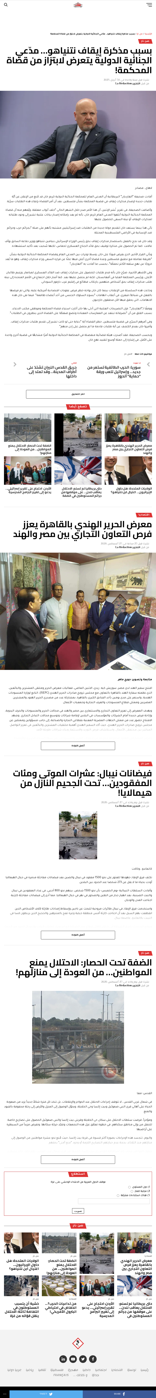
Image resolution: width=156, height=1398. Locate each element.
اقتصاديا (117, 1370)
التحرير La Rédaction (127, 84)
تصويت (78, 1210)
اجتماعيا (101, 1370)
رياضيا (30, 1370)
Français (61, 1375)
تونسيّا (131, 1370)
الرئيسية (148, 34)
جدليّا (95, 1375)
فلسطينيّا (56, 1370)
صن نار (140, 34)
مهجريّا (73, 1370)
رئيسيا (145, 1370)
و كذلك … (80, 1375)
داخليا (87, 1370)
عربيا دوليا (14, 1370)
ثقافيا (42, 1370)
